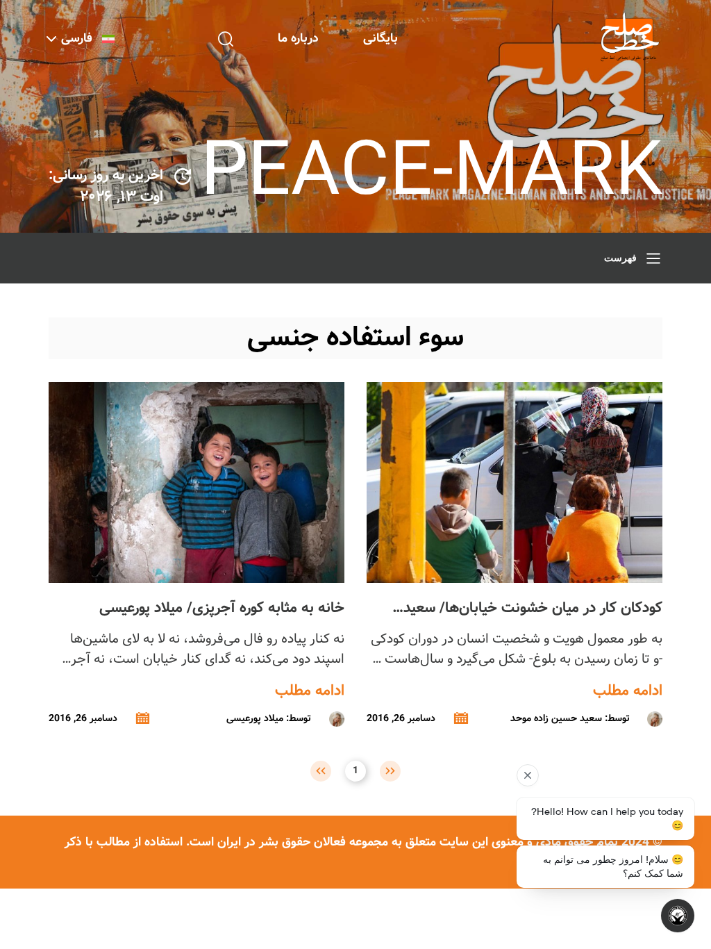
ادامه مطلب (627, 691)
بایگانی (380, 38)
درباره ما (298, 38)
